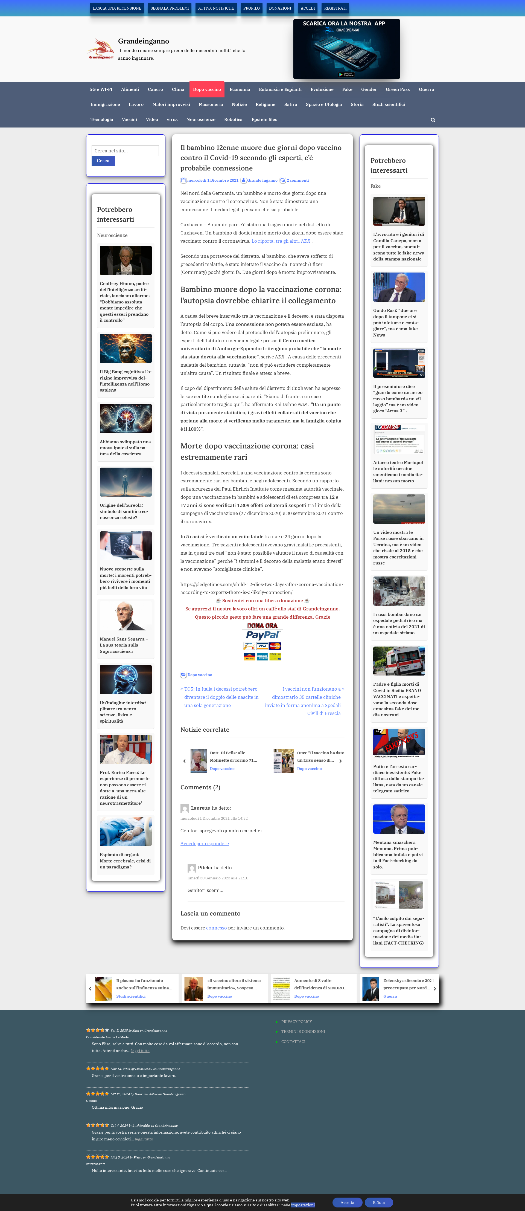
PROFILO (251, 8)
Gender (369, 89)
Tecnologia (102, 119)
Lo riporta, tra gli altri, (281, 241)
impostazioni (303, 1205)
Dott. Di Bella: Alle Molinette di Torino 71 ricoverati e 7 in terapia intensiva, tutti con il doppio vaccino (232, 757)
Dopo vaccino (207, 89)
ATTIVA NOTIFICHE (216, 8)
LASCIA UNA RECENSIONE (117, 8)
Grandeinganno (143, 40)
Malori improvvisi (171, 104)
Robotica (233, 119)
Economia (240, 89)
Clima (178, 89)
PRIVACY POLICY (296, 1021)
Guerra (426, 89)
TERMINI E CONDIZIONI (303, 1031)
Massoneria (211, 104)
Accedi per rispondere (204, 844)
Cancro (155, 89)
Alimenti (130, 89)
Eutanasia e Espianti (280, 89)
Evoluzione (322, 89)
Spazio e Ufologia (324, 104)
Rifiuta (379, 1202)
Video (152, 119)
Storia (357, 104)
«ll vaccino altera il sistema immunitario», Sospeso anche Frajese (145, 985)
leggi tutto (140, 1050)
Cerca (103, 161)
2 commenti (298, 180)
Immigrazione (105, 104)
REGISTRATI (335, 8)
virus (172, 119)
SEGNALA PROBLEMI (170, 8)
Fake (347, 89)
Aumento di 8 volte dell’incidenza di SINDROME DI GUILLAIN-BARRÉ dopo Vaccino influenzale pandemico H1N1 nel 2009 (233, 985)
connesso (216, 928)
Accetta (347, 1202)
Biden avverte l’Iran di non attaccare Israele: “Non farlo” (412, 985)
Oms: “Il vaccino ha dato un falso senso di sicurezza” (320, 757)
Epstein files (264, 119)
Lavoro (136, 104)
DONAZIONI (280, 8)
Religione (265, 104)
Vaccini (129, 119)
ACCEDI (308, 8)
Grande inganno (262, 180)
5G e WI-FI (101, 89)
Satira (290, 104)
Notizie (239, 104)
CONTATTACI (293, 1041)
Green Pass (398, 89)
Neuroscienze (200, 119)
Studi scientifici (388, 104)
